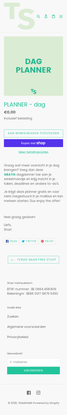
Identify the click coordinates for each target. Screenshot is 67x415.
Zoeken (13, 316)
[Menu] (61, 16)
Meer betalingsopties (33, 152)
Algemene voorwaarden (26, 326)
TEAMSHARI (25, 403)
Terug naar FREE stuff (36, 260)
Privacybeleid (17, 337)
